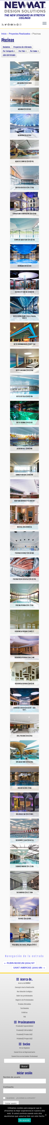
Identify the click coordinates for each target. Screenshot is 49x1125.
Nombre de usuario (11, 1076)
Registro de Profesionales (24, 1000)
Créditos (24, 1012)
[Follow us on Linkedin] (15, 24)
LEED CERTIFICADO (9, 55)
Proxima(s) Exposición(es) (24, 1026)
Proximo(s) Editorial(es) (24, 1030)
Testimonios (24, 1008)
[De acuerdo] (45, 1115)
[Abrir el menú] (44, 24)
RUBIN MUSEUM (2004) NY (19, 963)
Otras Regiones (24, 1048)
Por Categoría (8, 51)
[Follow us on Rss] (3, 24)
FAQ (24, 1017)
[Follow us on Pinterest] (17, 24)
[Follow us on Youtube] (12, 24)
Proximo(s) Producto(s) (24, 1034)
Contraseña (8, 1086)
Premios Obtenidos (24, 1004)
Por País (22, 51)
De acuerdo (24, 1120)
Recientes (6, 47)
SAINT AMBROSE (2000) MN (29, 967)
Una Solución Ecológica (24, 992)
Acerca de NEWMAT (24, 983)
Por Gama (33, 51)
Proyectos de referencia (22, 47)
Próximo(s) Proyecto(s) (24, 1039)
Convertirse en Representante (24, 1052)
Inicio (4, 33)
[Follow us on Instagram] (20, 24)
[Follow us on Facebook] (8, 24)
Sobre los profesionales (24, 996)
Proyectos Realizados (19, 33)
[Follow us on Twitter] (5, 24)
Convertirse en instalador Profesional (25, 1056)
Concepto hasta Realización (24, 987)
